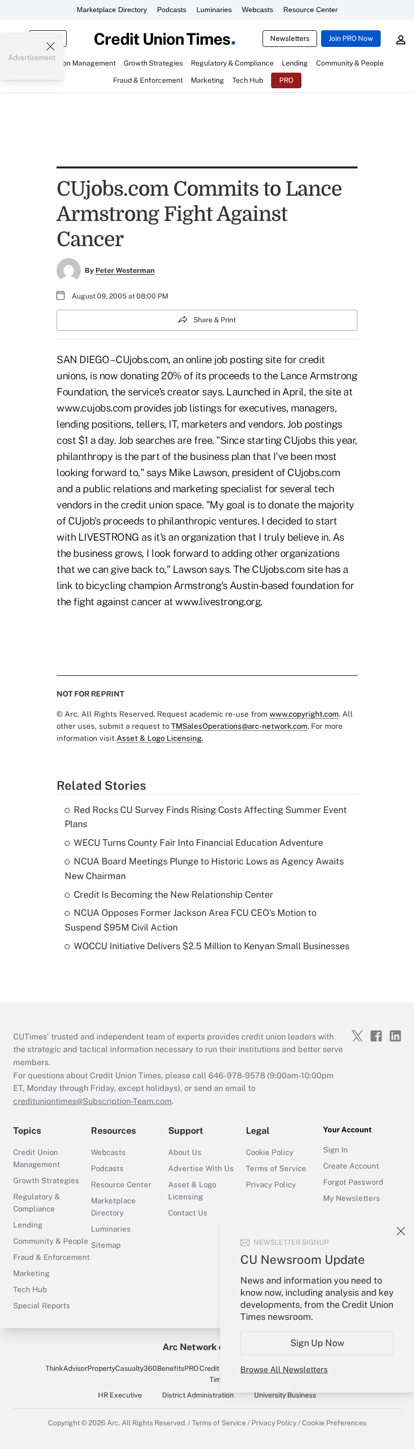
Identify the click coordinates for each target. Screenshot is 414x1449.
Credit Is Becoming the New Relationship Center (173, 894)
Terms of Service (276, 1168)
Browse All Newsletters (284, 1369)
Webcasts (257, 10)
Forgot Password (353, 1182)
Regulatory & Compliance (36, 1202)
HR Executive (120, 1395)
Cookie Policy (269, 1152)
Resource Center (310, 10)
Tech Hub (30, 1289)
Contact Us (188, 1212)
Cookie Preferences (334, 1423)
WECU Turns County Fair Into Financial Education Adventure (198, 842)
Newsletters (289, 38)
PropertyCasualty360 (122, 1368)
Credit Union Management (36, 1158)
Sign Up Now (317, 1343)
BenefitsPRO (177, 1368)
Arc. (113, 1423)
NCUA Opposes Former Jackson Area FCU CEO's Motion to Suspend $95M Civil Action (191, 920)
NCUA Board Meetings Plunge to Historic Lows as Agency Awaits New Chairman (204, 868)
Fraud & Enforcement (51, 1257)
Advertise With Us (201, 1168)
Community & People (50, 1241)
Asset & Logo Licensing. (160, 738)
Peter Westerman (124, 270)
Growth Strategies (46, 1180)
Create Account (351, 1166)
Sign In (335, 1149)
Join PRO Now (351, 38)
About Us (184, 1152)
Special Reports (41, 1305)
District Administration (198, 1395)
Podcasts (171, 10)
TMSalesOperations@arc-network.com (239, 726)
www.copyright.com (304, 714)
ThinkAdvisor (66, 1368)
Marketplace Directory (112, 10)
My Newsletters (351, 1198)
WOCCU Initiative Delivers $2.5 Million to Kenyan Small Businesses (211, 946)
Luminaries (214, 10)
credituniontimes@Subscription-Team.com (92, 1101)
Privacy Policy (271, 1184)
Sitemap (106, 1245)
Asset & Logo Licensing (192, 1190)
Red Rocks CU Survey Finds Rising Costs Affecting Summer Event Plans (206, 817)
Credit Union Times (219, 1373)
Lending (27, 1225)
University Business (285, 1395)
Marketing (31, 1273)
